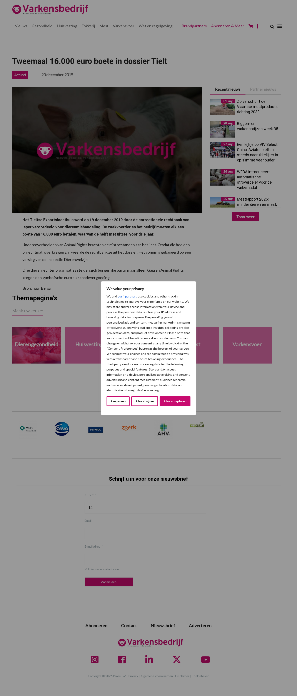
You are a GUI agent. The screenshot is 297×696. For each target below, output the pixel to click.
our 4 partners (127, 296)
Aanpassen (118, 401)
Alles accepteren (175, 401)
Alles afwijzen (144, 401)
